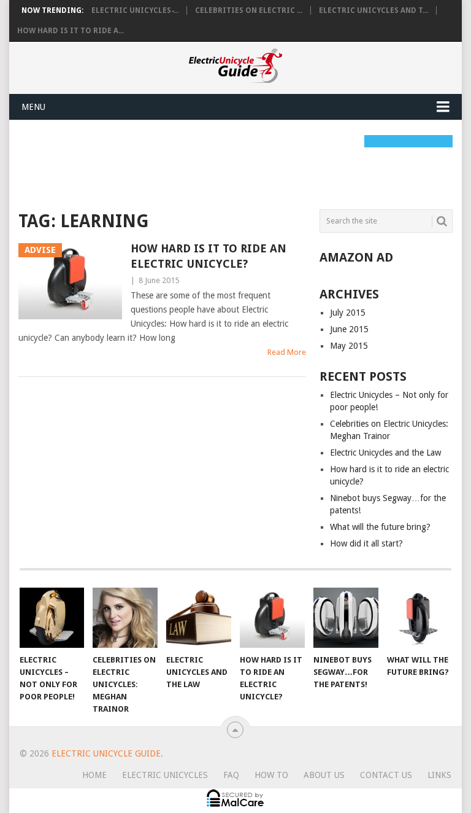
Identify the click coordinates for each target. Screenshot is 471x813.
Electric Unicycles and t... (373, 10)
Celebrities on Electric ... (248, 10)
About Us (324, 775)
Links (439, 775)
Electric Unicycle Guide (106, 753)
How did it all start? (366, 543)
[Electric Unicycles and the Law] (198, 618)
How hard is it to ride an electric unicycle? (208, 256)
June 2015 (349, 329)
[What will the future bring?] (419, 618)
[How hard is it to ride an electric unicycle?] (272, 618)
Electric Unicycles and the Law (385, 452)
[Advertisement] (241, 162)
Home (94, 775)
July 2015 (348, 312)
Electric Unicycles (165, 775)
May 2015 (349, 346)
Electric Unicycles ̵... (134, 10)
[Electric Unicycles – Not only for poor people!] (52, 618)
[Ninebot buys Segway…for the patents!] (345, 618)
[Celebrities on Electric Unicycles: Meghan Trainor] (125, 618)
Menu (33, 107)
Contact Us (386, 775)
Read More (286, 352)
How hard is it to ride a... (70, 30)
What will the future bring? (380, 527)
